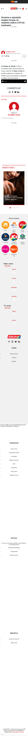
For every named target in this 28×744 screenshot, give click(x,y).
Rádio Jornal (14, 642)
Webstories (8, 167)
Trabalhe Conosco (14, 475)
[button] (10, 207)
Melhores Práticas (14, 460)
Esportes (14, 361)
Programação (14, 551)
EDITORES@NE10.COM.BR (17, 732)
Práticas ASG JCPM (14, 452)
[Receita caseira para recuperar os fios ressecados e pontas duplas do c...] (14, 188)
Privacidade (14, 456)
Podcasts (14, 357)
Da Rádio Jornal (10, 52)
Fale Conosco (14, 471)
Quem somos (14, 449)
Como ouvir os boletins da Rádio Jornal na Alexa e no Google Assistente (14, 544)
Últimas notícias (14, 353)
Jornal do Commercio (14, 639)
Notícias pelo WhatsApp (14, 547)
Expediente (14, 467)
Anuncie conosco (14, 555)
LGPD (14, 464)
